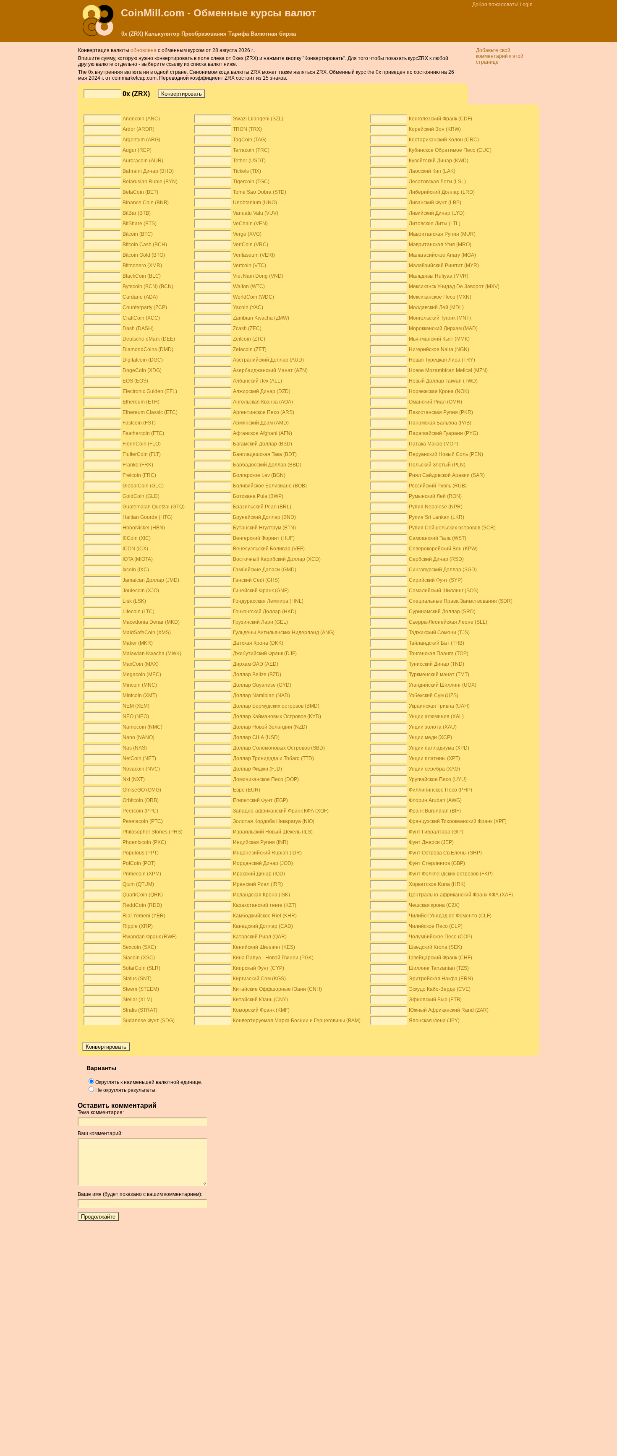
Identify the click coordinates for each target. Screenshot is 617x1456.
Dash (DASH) (138, 328)
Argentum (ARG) (141, 140)
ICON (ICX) (135, 549)
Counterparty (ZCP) (145, 307)
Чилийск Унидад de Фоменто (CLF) (450, 916)
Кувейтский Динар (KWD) (438, 161)
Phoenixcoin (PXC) (144, 842)
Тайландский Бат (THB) (436, 643)
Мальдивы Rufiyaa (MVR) (438, 276)
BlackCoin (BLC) (142, 276)
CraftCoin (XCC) (141, 318)
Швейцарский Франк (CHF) (440, 958)
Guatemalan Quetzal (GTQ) (154, 507)
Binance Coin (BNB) (146, 203)
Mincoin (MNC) (140, 685)
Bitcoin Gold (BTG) (144, 255)
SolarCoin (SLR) (141, 968)
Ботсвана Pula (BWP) (258, 496)
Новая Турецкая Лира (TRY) (442, 360)
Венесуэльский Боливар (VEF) (269, 549)
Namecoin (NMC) (142, 727)
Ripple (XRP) (138, 926)
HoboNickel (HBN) (144, 528)
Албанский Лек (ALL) (257, 381)
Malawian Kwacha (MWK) (152, 653)
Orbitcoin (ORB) (141, 800)
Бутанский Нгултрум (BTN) (264, 528)
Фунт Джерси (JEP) (431, 842)
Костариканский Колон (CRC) (444, 140)
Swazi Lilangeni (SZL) (258, 119)
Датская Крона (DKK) (258, 643)
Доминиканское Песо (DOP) (266, 779)
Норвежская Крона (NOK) (439, 391)
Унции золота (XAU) (433, 727)
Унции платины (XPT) (434, 758)
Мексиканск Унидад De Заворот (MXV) (454, 286)
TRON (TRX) (247, 129)
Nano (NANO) (138, 737)
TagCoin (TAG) (250, 140)
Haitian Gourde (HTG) (148, 517)
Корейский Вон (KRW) (435, 129)
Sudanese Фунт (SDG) (149, 1021)
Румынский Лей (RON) (435, 496)
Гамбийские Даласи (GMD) (264, 570)
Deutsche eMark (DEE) (149, 339)
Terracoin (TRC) (251, 150)
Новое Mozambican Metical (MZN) (448, 370)
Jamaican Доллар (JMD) (151, 580)
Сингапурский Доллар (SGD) (443, 570)
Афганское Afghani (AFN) (262, 433)
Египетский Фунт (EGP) (260, 800)
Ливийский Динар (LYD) (437, 213)
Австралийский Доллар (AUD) (268, 360)
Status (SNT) (137, 979)
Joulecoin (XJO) (141, 591)
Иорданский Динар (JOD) (263, 863)
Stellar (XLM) (137, 1000)
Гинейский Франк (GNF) (261, 591)
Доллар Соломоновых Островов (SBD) (279, 748)
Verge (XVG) (247, 234)
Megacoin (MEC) (142, 674)
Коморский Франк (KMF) (261, 1010)
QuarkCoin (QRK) (143, 895)
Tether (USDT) (249, 161)
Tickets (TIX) (247, 171)
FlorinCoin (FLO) (142, 444)
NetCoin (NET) (139, 758)
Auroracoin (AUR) (143, 161)
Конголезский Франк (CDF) (440, 119)
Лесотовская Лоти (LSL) (437, 182)
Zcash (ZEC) (247, 328)
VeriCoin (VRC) (250, 244)
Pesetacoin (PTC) (143, 821)
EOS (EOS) (135, 381)
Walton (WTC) (249, 286)
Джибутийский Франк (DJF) (265, 653)
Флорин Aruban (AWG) (435, 800)
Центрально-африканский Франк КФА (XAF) (461, 895)
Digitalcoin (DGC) (143, 360)
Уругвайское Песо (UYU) (438, 779)
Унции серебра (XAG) (434, 769)
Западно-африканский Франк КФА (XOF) (281, 811)
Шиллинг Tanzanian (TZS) (439, 968)
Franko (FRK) (138, 465)
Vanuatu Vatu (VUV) (255, 213)
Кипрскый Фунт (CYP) (258, 968)
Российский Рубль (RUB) (438, 486)
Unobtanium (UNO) (255, 203)
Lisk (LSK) (134, 601)
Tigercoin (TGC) (251, 182)
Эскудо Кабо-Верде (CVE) (440, 989)
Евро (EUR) (246, 790)
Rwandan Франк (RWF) (150, 937)
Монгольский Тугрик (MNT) (440, 318)
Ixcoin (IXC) (136, 570)
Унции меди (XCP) (430, 737)
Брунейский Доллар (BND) (264, 517)
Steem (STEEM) (141, 989)
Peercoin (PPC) (140, 811)
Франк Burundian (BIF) (435, 811)
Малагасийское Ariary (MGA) (442, 255)
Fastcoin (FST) (139, 423)
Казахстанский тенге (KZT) (264, 905)
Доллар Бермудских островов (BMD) (276, 706)
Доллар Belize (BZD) (257, 674)
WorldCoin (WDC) (253, 297)
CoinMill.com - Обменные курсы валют (218, 12)
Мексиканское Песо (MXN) (440, 297)
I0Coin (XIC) (137, 538)
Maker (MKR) (138, 643)
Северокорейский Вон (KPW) (443, 549)
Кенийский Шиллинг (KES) (264, 947)
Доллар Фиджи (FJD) (257, 769)
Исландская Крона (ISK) (261, 895)
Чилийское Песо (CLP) (436, 926)
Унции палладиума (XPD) (439, 748)
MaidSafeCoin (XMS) (147, 633)
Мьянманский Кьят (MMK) (439, 339)
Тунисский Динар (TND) (436, 664)
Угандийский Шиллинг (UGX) (442, 685)
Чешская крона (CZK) (434, 905)
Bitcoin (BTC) (138, 234)
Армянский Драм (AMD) (261, 423)
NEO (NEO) (136, 716)
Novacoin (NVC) (141, 769)
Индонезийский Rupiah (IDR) (267, 853)
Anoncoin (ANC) (141, 119)
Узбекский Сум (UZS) (433, 695)
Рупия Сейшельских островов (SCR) (452, 528)
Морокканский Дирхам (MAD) (443, 328)
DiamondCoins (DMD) (148, 349)
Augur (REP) (137, 150)
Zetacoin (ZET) (250, 349)
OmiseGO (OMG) (142, 790)
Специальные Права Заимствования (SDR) (460, 601)
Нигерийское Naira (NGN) (439, 349)
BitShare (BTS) (140, 224)
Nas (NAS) (135, 748)
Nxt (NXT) (134, 779)
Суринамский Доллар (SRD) (442, 612)
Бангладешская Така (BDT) (265, 454)
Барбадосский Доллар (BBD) (267, 465)
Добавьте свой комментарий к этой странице (499, 56)
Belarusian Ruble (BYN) (150, 182)
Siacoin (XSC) (139, 958)
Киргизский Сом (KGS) (259, 979)
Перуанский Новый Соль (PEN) (446, 454)
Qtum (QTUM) (138, 884)
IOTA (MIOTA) (138, 559)
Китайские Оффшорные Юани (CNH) (277, 989)
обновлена (144, 50)
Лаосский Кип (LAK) (432, 171)
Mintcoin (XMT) (140, 695)
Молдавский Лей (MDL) (436, 307)
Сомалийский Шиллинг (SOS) (443, 591)
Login (526, 5)
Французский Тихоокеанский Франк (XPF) (458, 821)
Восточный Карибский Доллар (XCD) (277, 559)
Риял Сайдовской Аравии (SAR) (447, 475)
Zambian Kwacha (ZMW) (261, 318)
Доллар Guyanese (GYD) (262, 685)
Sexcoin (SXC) (139, 947)
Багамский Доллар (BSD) (262, 444)
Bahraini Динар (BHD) (148, 171)
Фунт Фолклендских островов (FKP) (451, 874)
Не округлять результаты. (126, 1090)
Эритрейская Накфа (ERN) (441, 979)
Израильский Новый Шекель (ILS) (273, 832)
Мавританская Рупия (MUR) (442, 234)
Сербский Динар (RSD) (436, 559)
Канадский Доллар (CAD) (263, 926)
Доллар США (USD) (256, 737)
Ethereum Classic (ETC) (150, 412)
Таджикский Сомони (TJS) (439, 633)
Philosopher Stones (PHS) (153, 832)
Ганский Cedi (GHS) (256, 580)
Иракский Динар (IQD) (259, 874)
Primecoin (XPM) (142, 874)
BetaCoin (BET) (140, 192)
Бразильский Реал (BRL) (262, 507)
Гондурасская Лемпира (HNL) (268, 601)
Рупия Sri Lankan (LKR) (436, 517)
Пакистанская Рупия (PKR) (441, 412)
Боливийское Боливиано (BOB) (270, 486)
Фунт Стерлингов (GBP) (437, 863)
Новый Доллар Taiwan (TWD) (443, 381)
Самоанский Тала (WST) (437, 538)
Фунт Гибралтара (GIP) (436, 832)
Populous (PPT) (141, 853)
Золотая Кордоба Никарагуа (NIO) (273, 821)
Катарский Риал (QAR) (260, 937)
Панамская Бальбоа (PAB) (440, 423)
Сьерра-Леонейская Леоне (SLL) (448, 622)
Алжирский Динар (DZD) (261, 391)
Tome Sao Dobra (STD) (259, 192)
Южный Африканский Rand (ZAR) (449, 1010)
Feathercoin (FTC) (143, 433)
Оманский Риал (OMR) (435, 402)
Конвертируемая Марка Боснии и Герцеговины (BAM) (297, 1021)
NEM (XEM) (136, 706)
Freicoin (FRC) (139, 475)
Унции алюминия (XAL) (436, 716)
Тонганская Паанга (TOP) (438, 653)
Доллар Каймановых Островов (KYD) (277, 716)
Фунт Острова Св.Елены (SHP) (445, 853)
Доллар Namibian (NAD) (261, 695)
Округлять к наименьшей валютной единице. (148, 1082)
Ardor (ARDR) (138, 129)
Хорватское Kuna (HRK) (437, 884)
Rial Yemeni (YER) (144, 916)
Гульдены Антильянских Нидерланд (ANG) (284, 633)
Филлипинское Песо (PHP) (440, 790)
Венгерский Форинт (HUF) (264, 538)
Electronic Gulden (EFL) (150, 391)
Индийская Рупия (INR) (260, 842)
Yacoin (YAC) (248, 307)
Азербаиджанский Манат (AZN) (270, 370)
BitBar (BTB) (137, 213)
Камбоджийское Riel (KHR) (265, 916)
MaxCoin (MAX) (141, 664)
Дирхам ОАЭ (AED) (255, 664)
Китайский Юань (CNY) (260, 1000)
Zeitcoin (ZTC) (249, 339)
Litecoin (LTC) (138, 612)
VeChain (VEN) (250, 224)
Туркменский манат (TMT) (439, 674)
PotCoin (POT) (139, 863)
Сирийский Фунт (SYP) (436, 580)
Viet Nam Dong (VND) (258, 276)
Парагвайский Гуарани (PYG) (443, 433)
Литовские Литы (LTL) (434, 224)
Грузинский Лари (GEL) (260, 622)
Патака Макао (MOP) (433, 444)
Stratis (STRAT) (140, 1010)
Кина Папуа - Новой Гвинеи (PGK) (273, 958)
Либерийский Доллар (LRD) (442, 192)
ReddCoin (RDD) (142, 905)
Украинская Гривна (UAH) (439, 706)
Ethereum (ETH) (141, 402)
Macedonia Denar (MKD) (151, 622)
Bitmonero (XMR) (142, 265)
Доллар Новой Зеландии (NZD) (270, 727)
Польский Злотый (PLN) (437, 465)
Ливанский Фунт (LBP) (435, 203)
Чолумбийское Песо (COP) (440, 937)
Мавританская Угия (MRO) (440, 244)
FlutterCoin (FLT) (142, 454)
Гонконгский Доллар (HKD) (264, 612)
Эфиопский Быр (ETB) (435, 1000)
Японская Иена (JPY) (434, 1021)
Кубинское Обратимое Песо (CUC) (450, 150)
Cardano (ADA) (140, 297)
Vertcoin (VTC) (249, 265)
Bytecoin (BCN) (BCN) (148, 286)
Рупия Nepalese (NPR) (436, 507)
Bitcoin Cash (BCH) (145, 244)
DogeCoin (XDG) (142, 370)
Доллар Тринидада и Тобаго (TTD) (273, 758)
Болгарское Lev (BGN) (259, 475)
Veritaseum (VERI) (254, 255)
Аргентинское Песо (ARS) (263, 412)
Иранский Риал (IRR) (258, 884)
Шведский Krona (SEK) (435, 947)
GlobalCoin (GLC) (143, 486)
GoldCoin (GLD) (141, 496)
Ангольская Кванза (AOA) (263, 402)
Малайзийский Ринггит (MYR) (444, 265)
